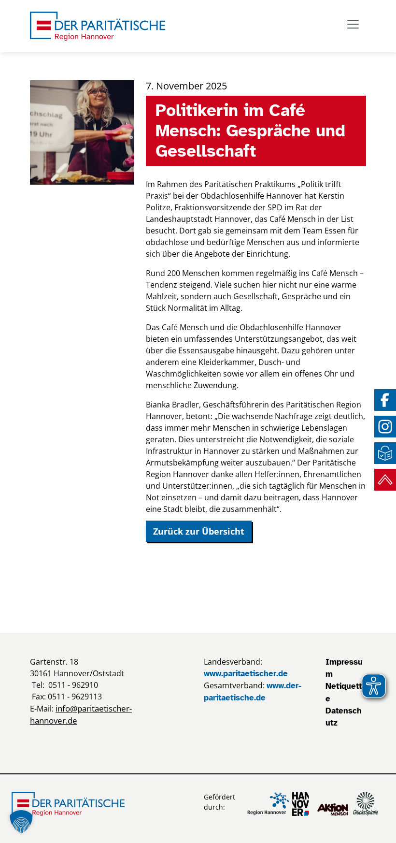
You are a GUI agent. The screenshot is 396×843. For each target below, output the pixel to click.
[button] (21, 821)
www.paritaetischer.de (246, 674)
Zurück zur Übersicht (198, 531)
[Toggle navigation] (353, 24)
